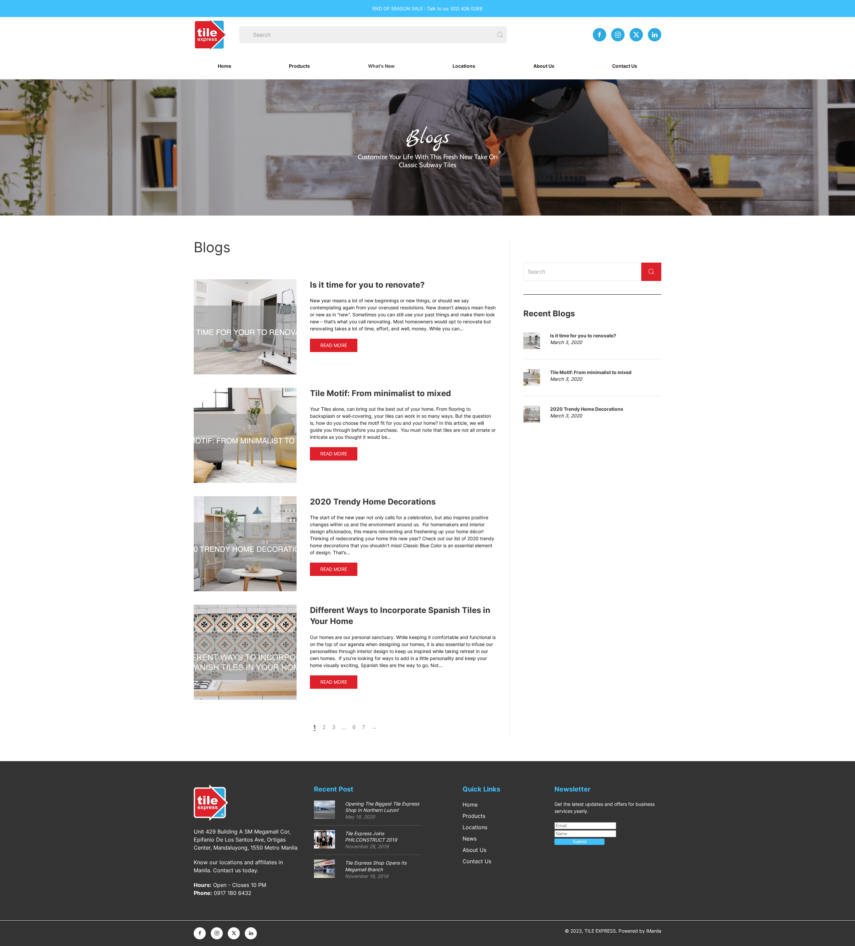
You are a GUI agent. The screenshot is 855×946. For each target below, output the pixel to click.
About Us (543, 66)
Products (299, 66)
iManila (653, 931)
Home (224, 66)
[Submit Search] (651, 272)
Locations (464, 66)
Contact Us (624, 66)
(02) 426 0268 (467, 8)
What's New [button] (381, 66)
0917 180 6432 (232, 893)
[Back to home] (210, 34)
